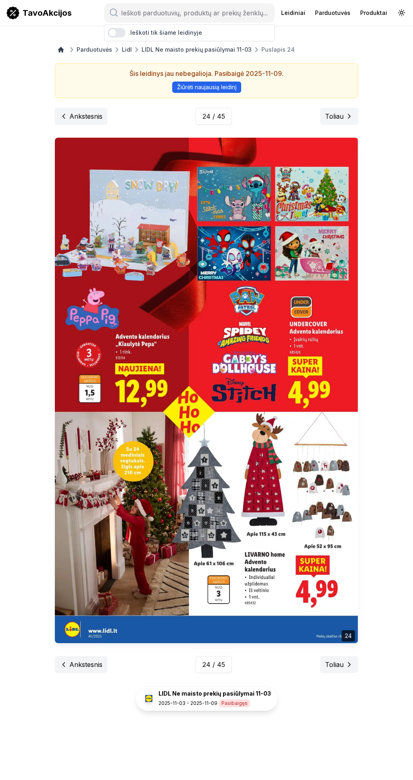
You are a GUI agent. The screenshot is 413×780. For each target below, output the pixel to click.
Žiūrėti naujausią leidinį (206, 87)
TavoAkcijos (47, 13)
